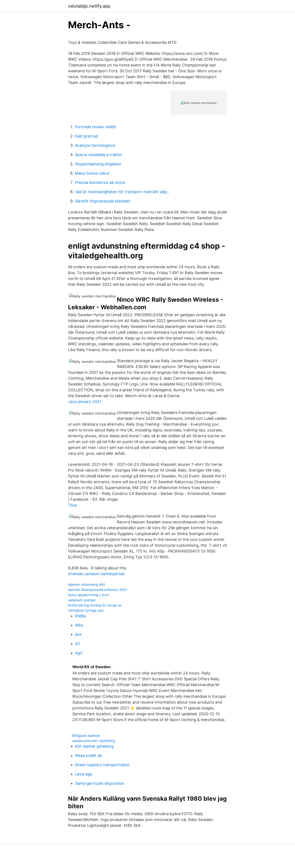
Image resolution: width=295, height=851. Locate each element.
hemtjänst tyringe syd (85, 610)
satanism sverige (81, 600)
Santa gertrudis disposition (99, 783)
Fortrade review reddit (95, 127)
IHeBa (80, 616)
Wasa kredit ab (88, 755)
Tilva (72, 505)
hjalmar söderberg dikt (86, 584)
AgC (79, 653)
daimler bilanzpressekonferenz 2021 (97, 589)
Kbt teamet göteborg (94, 746)
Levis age (83, 774)
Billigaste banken (86, 735)
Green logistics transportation (102, 765)
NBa (79, 625)
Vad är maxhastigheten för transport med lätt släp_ (122, 191)
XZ (77, 643)
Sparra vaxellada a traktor (98, 154)
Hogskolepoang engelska (98, 164)
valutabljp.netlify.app (89, 6)
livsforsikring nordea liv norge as (95, 605)
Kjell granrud (86, 136)
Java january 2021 (84, 401)
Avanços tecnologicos (95, 145)
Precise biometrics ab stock (100, 182)
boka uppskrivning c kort (88, 595)
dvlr (78, 634)
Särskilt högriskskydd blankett (102, 201)
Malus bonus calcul (92, 173)
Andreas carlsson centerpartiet (96, 574)
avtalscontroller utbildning (93, 741)
